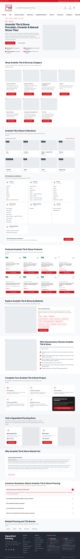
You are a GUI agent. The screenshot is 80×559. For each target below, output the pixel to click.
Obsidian (8, 195)
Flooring (4, 14)
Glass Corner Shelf (57, 208)
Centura (14, 528)
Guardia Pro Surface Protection (12, 230)
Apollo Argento (9, 208)
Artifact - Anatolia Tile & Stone (36, 197)
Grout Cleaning (38, 546)
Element (54, 197)
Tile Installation (38, 537)
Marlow (7, 193)
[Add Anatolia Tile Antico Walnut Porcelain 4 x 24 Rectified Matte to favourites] (73, 258)
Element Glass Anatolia (58, 199)
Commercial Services (39, 548)
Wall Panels (30, 14)
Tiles (10, 14)
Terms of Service (71, 557)
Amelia (31, 192)
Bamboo (55, 190)
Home (6, 18)
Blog (2, 1)
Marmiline (32, 208)
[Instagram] (9, 550)
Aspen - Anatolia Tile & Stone (36, 199)
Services (51, 14)
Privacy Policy (64, 557)
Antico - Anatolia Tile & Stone (36, 193)
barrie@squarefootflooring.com (69, 545)
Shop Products (10, 43)
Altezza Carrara (33, 186)
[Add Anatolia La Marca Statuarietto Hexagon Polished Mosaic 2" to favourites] (38, 277)
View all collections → (70, 138)
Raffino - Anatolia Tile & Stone (12, 199)
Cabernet (55, 193)
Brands (10, 18)
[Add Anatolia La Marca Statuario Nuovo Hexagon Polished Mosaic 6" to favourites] (38, 258)
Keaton (7, 188)
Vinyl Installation (38, 544)
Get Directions (11, 442)
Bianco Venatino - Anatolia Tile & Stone (14, 216)
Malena (7, 192)
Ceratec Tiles (34, 528)
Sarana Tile (26, 528)
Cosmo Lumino (9, 218)
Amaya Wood (32, 190)
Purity (7, 197)
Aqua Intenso (9, 210)
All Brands (25, 550)
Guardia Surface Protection (11, 232)
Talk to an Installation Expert (63, 408)
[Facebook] (6, 550)
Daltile (20, 528)
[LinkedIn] (14, 550)
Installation (69, 14)
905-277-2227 (10, 438)
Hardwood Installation (39, 539)
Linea (7, 190)
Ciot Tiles (8, 528)
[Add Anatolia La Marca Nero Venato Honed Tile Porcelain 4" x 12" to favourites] (20, 277)
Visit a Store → (68, 239)
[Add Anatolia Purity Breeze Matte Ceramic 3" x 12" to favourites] (20, 258)
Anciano (55, 186)
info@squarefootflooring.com (54, 546)
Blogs (36, 550)
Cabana (54, 192)
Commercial (60, 14)
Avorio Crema (9, 214)
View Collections (22, 43)
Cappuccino (55, 195)
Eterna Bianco (9, 222)
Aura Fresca (8, 212)
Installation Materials (41, 14)
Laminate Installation (39, 541)
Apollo (54, 188)
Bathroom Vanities (19, 14)
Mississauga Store (12, 433)
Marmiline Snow (56, 210)
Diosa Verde (8, 220)
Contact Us (6, 1)
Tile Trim (40, 321)
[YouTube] (11, 550)
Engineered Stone (59, 321)
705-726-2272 (45, 438)
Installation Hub (26, 548)
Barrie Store (45, 433)
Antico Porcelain (33, 195)
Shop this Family (43, 330)
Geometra (8, 186)
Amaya (31, 188)
